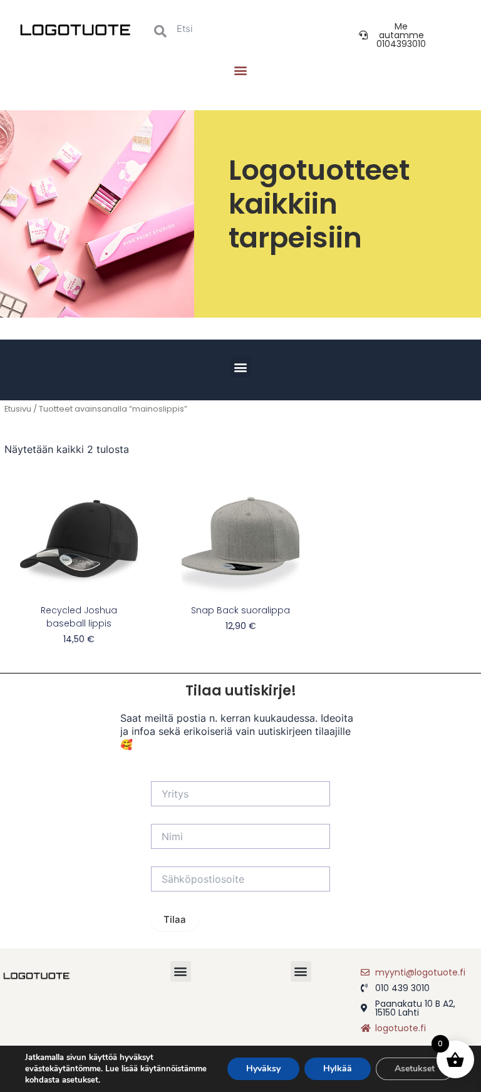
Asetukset (415, 1068)
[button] (240, 70)
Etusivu (17, 409)
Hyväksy (263, 1068)
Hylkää (337, 1068)
